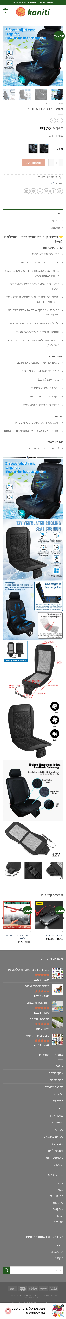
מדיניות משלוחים (32, 1295)
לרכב (45, 103)
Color (60, 148)
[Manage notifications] (8, 1311)
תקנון (60, 1215)
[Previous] (57, 56)
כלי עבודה (57, 1094)
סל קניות (58, 1202)
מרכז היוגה (56, 1115)
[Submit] (6, 1270)
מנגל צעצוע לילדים (34, 1308)
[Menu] (61, 11)
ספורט (59, 1129)
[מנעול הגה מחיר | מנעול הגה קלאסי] (17, 915)
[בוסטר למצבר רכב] (49, 915)
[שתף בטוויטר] (47, 191)
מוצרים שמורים (32, 1297)
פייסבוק (58, 1245)
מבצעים (58, 1222)
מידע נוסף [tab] (57, 220)
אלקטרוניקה (56, 1073)
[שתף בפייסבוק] (53, 191)
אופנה (59, 1066)
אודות (59, 1183)
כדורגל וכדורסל (54, 1087)
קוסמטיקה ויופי (54, 1157)
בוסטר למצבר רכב (53, 935)
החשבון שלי (56, 1196)
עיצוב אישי (57, 1143)
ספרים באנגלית (53, 1136)
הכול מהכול (56, 1080)
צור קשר (58, 1209)
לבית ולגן (57, 1101)
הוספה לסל (33, 162)
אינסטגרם (57, 1251)
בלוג (60, 1189)
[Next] (6, 56)
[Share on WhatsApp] (60, 191)
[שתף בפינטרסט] (33, 191)
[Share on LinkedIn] (27, 191)
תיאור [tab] (60, 213)
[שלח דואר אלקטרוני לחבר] (40, 191)
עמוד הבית (57, 103)
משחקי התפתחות (52, 1122)
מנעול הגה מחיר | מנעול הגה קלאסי (18, 937)
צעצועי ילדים (55, 1150)
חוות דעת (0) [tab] (56, 227)
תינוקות (58, 1164)
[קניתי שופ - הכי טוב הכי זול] (33, 12)
